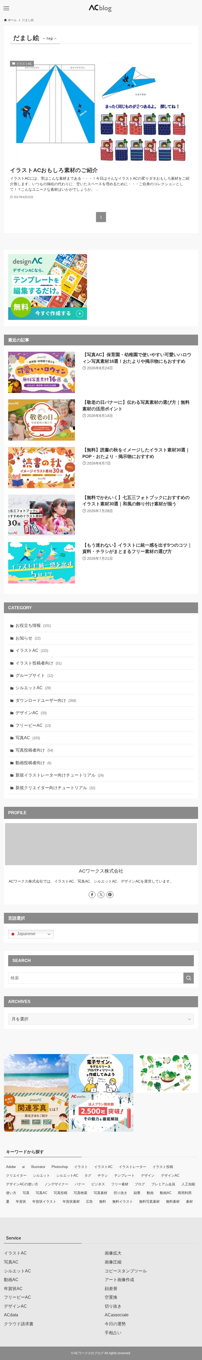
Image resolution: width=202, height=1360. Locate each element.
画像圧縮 (113, 1262)
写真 (26, 1193)
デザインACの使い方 (22, 1184)
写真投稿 (60, 1193)
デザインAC (31, 713)
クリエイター (16, 1175)
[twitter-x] (101, 894)
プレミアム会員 (163, 1184)
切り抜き (120, 1193)
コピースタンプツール (126, 1271)
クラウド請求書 (18, 1324)
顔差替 (111, 1288)
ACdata (11, 1315)
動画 (150, 1193)
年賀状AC (13, 1288)
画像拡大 (113, 1253)
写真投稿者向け (34, 750)
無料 (102, 1201)
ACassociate (117, 1315)
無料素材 (173, 1201)
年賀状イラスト (44, 1201)
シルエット (41, 1175)
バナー (80, 1184)
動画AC (165, 1193)
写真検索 (80, 1193)
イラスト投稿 (163, 1167)
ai (23, 1167)
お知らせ (28, 638)
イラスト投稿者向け (39, 663)
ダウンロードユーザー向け (46, 700)
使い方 (11, 1193)
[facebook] (92, 894)
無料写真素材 (149, 1201)
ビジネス (98, 1184)
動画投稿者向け (33, 762)
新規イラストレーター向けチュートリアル (60, 775)
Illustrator (38, 1167)
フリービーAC (33, 725)
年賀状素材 (71, 1201)
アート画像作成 (119, 1279)
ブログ (140, 1184)
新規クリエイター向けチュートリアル (55, 787)
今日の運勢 (115, 1324)
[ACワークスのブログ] (101, 8)
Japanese (26, 934)
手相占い (113, 1333)
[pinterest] (110, 894)
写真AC (28, 738)
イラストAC (32, 650)
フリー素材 (119, 1184)
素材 (189, 1201)
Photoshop (60, 1167)
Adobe (11, 1167)
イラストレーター (132, 1167)
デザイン (148, 1175)
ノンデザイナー (56, 1184)
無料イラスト (122, 1201)
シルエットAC (33, 688)
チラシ (103, 1175)
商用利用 (184, 1193)
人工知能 (188, 1184)
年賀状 (21, 1201)
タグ (87, 1175)
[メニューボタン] (6, 8)
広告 (89, 1201)
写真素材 (100, 1193)
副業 (137, 1193)
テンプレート (124, 1175)
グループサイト (34, 675)
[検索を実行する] (188, 978)
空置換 (111, 1297)
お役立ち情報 (33, 625)
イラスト (81, 1167)
